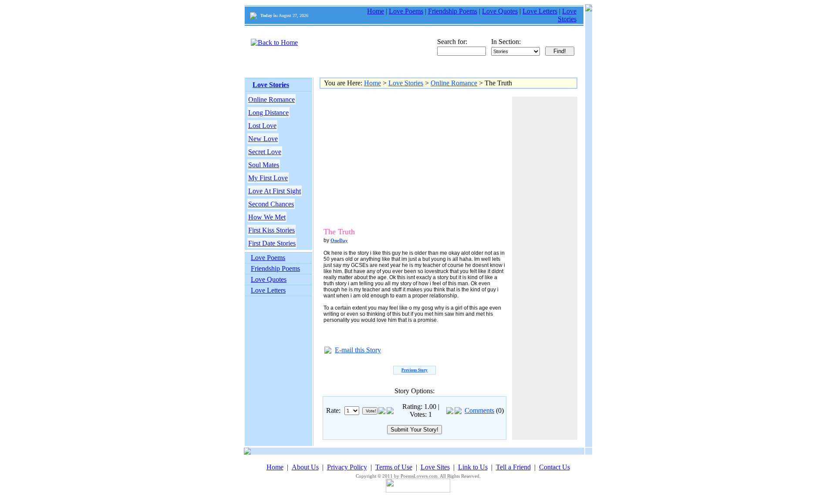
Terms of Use (393, 467)
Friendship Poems (452, 11)
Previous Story (414, 370)
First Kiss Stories (271, 230)
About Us (305, 467)
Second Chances (271, 204)
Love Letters (539, 11)
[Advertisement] (396, 158)
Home (375, 11)
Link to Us (473, 467)
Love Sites (435, 467)
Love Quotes (500, 11)
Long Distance (268, 112)
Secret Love (264, 151)
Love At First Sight (274, 191)
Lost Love (262, 125)
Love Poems (406, 11)
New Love (263, 138)
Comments (479, 410)
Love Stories (567, 15)
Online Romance (271, 99)
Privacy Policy (347, 467)
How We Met (267, 217)
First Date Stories (272, 243)
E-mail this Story (358, 350)
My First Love (268, 178)
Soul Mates (263, 165)
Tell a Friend (513, 467)
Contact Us (554, 467)
